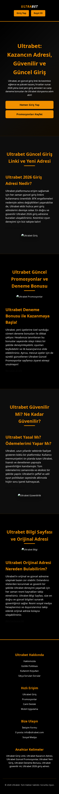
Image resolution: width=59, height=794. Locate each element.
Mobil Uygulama (29, 709)
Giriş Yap (21, 13)
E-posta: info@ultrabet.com (29, 732)
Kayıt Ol (38, 13)
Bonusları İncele (13, 370)
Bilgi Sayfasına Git (14, 621)
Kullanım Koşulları (29, 670)
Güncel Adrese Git (14, 227)
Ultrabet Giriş (29, 694)
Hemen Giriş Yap (29, 104)
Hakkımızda (29, 661)
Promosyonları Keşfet (29, 114)
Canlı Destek (29, 704)
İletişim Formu (29, 727)
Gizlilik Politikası (29, 666)
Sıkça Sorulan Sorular (29, 675)
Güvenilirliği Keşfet (15, 487)
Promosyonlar (29, 699)
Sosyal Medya (30, 737)
